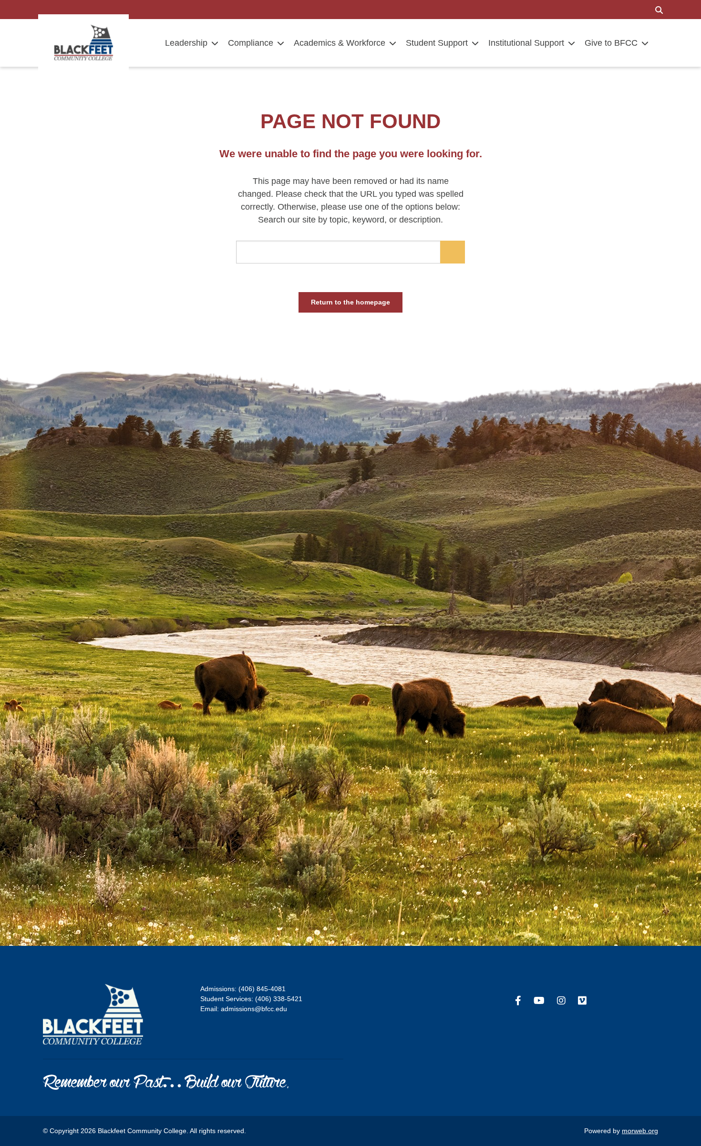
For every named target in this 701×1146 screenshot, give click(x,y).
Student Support (437, 43)
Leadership (186, 43)
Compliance (250, 43)
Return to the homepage (350, 302)
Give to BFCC (611, 43)
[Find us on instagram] (561, 1001)
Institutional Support (526, 43)
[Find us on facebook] (518, 1001)
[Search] (659, 9)
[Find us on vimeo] (582, 1001)
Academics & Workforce (339, 43)
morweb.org (640, 1131)
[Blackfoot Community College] (83, 42)
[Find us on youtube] (539, 1001)
